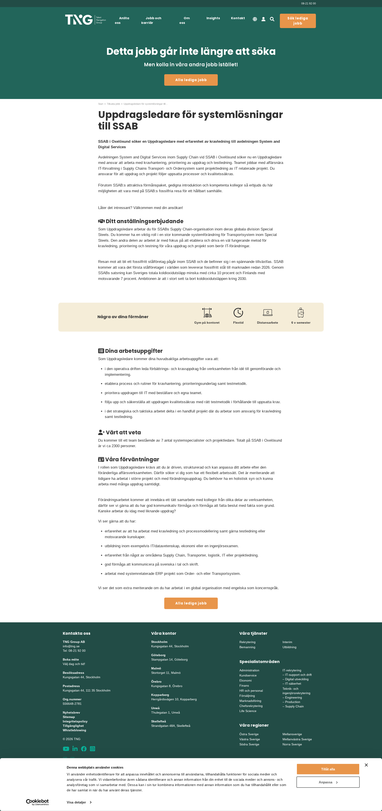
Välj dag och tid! (74, 664)
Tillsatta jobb (113, 104)
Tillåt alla (328, 769)
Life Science (247, 711)
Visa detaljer (76, 802)
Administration (249, 670)
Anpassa (325, 782)
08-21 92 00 (308, 3)
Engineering (293, 697)
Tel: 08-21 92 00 (74, 650)
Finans (244, 685)
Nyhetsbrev (71, 712)
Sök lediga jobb (297, 21)
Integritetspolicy (75, 721)
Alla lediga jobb (191, 80)
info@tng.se (71, 646)
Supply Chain (294, 706)
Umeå (155, 708)
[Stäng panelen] (366, 765)
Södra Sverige (249, 744)
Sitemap (69, 717)
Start (100, 104)
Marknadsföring (250, 701)
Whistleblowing (74, 730)
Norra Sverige (292, 744)
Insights (213, 18)
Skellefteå (158, 721)
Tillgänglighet (73, 725)
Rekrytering (247, 642)
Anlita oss (122, 20)
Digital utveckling (297, 679)
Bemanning (247, 647)
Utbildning (289, 647)
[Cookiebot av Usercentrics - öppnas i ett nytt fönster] (37, 802)
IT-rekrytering (292, 670)
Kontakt (238, 18)
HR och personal (251, 690)
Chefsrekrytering (251, 706)
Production (292, 702)
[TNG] (85, 20)
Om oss (184, 20)
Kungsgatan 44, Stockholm (81, 677)
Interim (287, 642)
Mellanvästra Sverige (297, 739)
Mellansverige (292, 734)
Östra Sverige (249, 734)
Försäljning (247, 695)
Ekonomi (245, 680)
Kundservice (248, 675)
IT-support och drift (298, 674)
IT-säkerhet (293, 683)
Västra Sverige (249, 739)
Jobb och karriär (151, 20)
